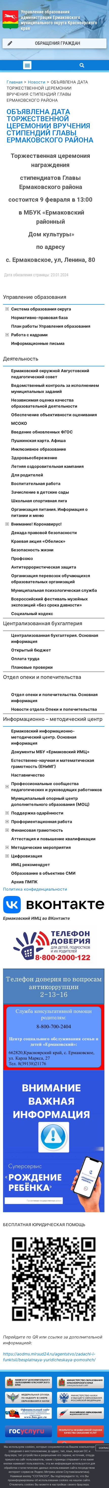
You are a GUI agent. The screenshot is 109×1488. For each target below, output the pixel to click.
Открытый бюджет (31, 650)
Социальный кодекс (32, 613)
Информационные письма (37, 343)
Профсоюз (22, 558)
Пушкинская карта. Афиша (38, 440)
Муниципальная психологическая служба (54, 590)
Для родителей (27, 474)
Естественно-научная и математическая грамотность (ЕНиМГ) (52, 763)
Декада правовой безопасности (44, 532)
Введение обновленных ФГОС (42, 431)
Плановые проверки (32, 667)
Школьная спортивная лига (39, 500)
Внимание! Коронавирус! (36, 524)
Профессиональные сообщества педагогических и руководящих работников (56, 786)
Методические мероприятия (41, 847)
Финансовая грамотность (37, 830)
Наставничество (28, 775)
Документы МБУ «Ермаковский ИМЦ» (50, 751)
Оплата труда (25, 658)
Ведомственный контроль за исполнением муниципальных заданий (55, 388)
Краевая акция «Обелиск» (38, 541)
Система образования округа (41, 308)
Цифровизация (26, 855)
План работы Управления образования (50, 326)
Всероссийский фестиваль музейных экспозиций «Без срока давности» (49, 601)
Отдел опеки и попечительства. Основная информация (54, 697)
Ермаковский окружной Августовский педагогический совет (50, 373)
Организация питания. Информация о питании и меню (49, 512)
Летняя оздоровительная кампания (47, 466)
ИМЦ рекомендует (30, 864)
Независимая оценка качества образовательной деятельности (44, 403)
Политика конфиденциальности (35, 889)
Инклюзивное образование (38, 449)
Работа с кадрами (29, 334)
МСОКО (19, 423)
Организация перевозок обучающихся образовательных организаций (50, 578)
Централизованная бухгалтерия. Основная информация (54, 638)
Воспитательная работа (35, 483)
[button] (27, 65)
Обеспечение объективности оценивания (54, 414)
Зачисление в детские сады (40, 492)
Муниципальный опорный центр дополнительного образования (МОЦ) (50, 801)
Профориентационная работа (41, 821)
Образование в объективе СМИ (43, 873)
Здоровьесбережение (34, 457)
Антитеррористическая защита (43, 567)
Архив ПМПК (24, 881)
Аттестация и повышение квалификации (53, 838)
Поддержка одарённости (37, 812)
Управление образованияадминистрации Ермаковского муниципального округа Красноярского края (59, 20)
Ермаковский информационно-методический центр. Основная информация (43, 737)
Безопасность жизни (32, 549)
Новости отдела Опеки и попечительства (54, 709)
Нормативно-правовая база (39, 317)
